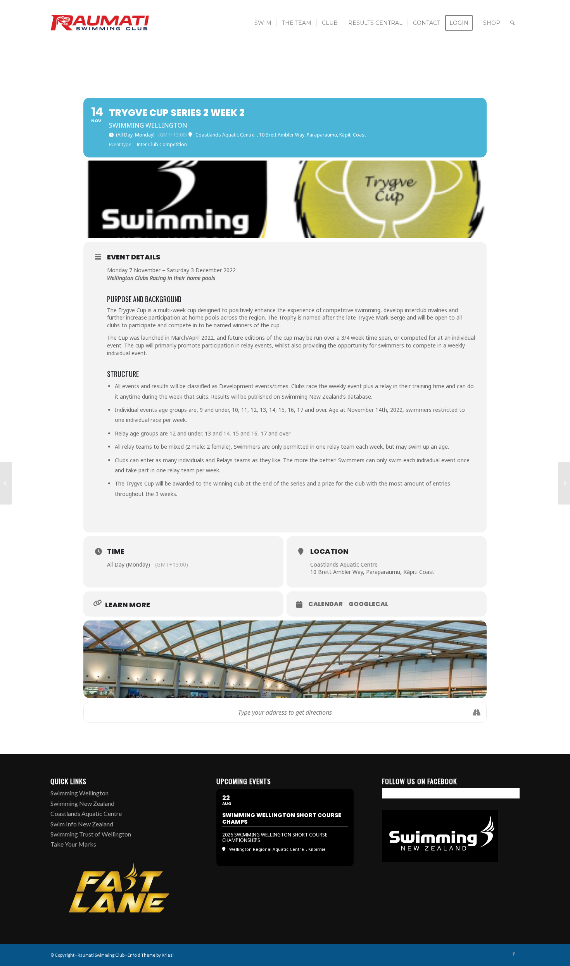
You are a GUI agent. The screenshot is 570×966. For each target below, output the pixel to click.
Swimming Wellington (79, 793)
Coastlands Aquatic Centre (86, 813)
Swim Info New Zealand (81, 824)
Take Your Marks (73, 844)
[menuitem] (262, 23)
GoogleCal (368, 604)
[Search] (512, 23)
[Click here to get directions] (476, 712)
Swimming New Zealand (82, 803)
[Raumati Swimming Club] (100, 23)
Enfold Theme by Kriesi (151, 954)
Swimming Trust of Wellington (90, 834)
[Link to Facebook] (514, 954)
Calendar (325, 604)
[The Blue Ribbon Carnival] (564, 483)
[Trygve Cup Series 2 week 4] (6, 483)
